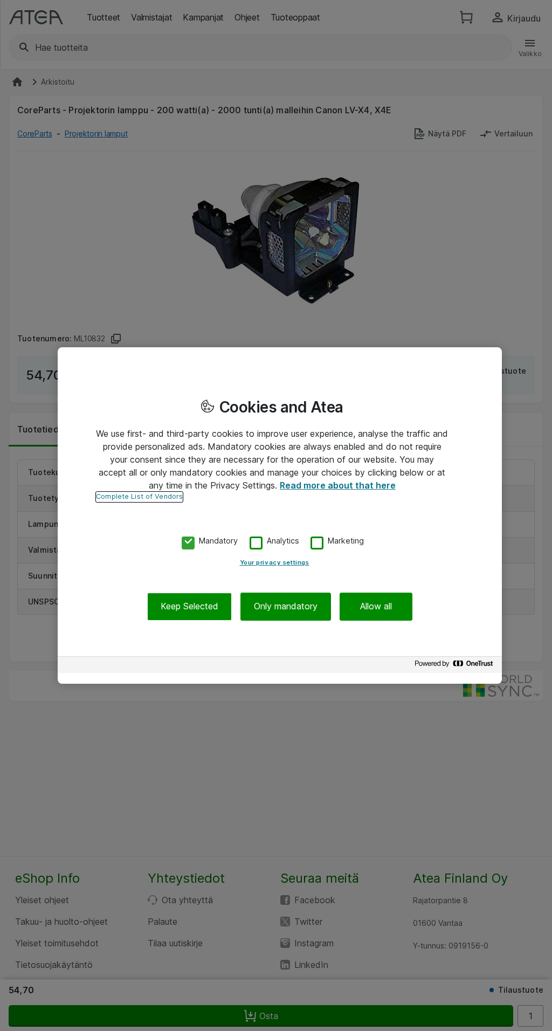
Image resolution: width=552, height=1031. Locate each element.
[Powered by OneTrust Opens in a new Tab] (455, 666)
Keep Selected (189, 606)
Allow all (376, 606)
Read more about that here (338, 485)
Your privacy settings (274, 563)
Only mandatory (286, 606)
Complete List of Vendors (139, 496)
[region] (280, 515)
